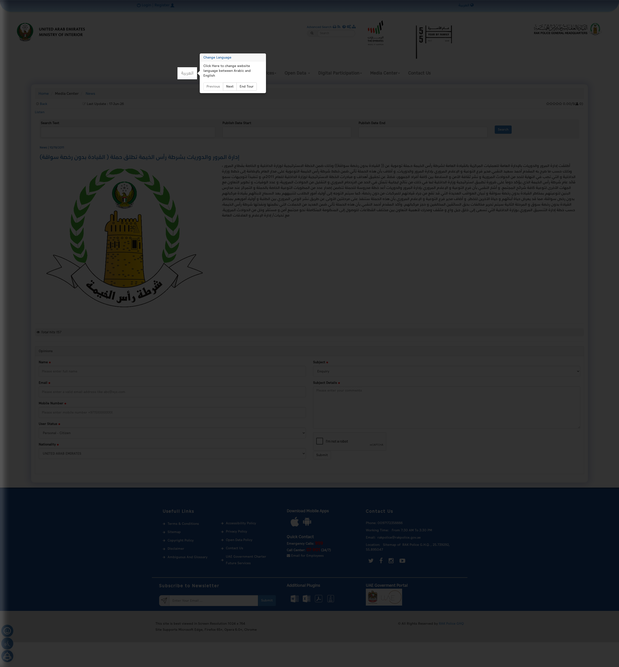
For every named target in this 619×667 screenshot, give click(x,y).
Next (230, 86)
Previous (213, 86)
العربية (187, 73)
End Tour (247, 86)
